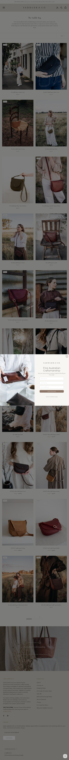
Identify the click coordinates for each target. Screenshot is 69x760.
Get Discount (52, 391)
